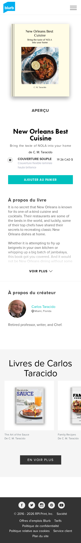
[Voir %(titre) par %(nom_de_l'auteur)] (40, 60)
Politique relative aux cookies (29, 531)
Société (62, 514)
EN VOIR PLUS (40, 460)
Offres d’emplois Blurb (35, 521)
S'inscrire (55, 8)
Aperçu (40, 110)
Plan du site (40, 536)
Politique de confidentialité (40, 526)
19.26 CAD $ (64, 159)
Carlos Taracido (43, 307)
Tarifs (58, 521)
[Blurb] (8, 9)
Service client (62, 531)
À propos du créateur (32, 293)
